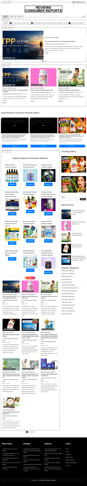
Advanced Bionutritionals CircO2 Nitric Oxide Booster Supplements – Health (17, 23)
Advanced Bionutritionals (28, 332)
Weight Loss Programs (67, 308)
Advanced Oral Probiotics (9, 372)
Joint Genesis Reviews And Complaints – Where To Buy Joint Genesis (30, 375)
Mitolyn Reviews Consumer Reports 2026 (75, 23)
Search (63, 197)
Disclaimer (68, 454)
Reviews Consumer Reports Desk (54, 44)
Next (34, 432)
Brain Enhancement (46, 332)
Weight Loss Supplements (37, 88)
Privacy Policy (69, 457)
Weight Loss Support (63, 88)
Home (5, 16)
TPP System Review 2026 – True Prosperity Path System (50, 23)
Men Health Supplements (67, 299)
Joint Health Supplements (68, 296)
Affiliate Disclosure (70, 460)
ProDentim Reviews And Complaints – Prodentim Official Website (11, 375)
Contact (19, 16)
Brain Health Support (66, 282)
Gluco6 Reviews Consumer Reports (32, 464)
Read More (47, 52)
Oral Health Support (66, 302)
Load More (30, 278)
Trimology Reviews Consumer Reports (68, 90)
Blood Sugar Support (66, 276)
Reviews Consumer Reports (48, 480)
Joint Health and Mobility (28, 372)
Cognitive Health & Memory (48, 372)
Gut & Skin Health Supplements (69, 287)
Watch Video (15, 146)
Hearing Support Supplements (69, 290)
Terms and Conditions (71, 462)
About (12, 16)
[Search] (83, 17)
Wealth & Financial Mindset (52, 37)
